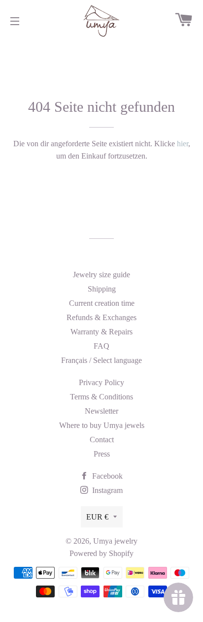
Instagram (106, 490)
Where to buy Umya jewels (101, 425)
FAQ (101, 346)
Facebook (106, 476)
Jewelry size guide (101, 274)
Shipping (102, 289)
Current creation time (102, 303)
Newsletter (101, 411)
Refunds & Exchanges (101, 317)
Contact (102, 439)
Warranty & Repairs (101, 331)
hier (182, 143)
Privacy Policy (101, 382)
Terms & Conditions (101, 397)
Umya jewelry (115, 541)
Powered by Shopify (101, 553)
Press (102, 454)
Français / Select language (101, 360)
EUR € (97, 517)
